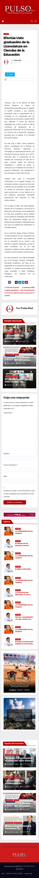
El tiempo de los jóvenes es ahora (21, 544)
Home (3, 873)
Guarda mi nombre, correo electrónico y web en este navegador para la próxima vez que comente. (19, 494)
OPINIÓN (18, 528)
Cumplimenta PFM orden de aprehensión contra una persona (27, 290)
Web (5, 476)
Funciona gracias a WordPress (13, 866)
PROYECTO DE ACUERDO (14, 873)
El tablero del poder (23, 569)
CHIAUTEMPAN (9, 822)
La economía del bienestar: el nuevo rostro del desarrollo (23, 595)
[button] (32, 21)
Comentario (8, 413)
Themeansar (19, 869)
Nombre (7, 453)
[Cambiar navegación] (36, 21)
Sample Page (28, 873)
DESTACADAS (8, 332)
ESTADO (6, 33)
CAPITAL (8, 754)
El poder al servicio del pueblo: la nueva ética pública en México (24, 644)
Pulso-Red (17, 60)
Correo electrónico (11, 465)
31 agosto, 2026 (13, 764)
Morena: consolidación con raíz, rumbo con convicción (24, 619)
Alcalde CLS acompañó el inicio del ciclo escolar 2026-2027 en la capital (19, 761)
